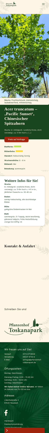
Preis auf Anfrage (16, 139)
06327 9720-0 (29, 357)
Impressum (8, 421)
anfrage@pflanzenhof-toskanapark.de (32, 361)
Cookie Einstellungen (13, 427)
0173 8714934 (29, 354)
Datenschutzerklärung (13, 424)
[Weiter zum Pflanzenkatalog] (24, 430)
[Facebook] (5, 413)
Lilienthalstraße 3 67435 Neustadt (11, 401)
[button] (1, 56)
